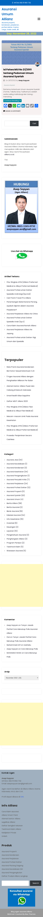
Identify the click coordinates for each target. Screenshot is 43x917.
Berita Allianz (12, 503)
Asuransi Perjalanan (15, 483)
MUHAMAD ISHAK (14, 653)
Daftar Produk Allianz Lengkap (15, 876)
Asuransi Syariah (9, 85)
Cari (34, 123)
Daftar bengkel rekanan (12, 825)
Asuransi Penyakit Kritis (16, 479)
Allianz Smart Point (10, 815)
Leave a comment (13, 111)
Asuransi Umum (13, 499)
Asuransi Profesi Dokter (17, 487)
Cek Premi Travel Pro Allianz (19, 298)
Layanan (10, 531)
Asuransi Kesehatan (15, 471)
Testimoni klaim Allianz (11, 829)
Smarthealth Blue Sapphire (18, 395)
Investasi (10, 523)
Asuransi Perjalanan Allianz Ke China (22, 313)
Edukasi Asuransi (14, 515)
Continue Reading (11, 100)
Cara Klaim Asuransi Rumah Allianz (21, 325)
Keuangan (11, 527)
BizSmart (11, 914)
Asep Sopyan (12, 625)
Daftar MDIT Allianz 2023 (17, 401)
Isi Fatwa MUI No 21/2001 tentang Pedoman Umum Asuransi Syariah (18, 73)
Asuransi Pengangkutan (17, 475)
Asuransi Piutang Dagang (12, 865)
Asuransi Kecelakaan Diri (12, 869)
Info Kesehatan (13, 519)
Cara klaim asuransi (10, 811)
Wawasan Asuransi (15, 550)
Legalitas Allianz (8, 822)
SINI (22, 797)
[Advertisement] (21, 585)
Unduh (4, 836)
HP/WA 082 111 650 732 (22, 3)
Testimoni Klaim (13, 546)
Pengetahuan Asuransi (16, 535)
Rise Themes (30, 914)
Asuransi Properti (14, 491)
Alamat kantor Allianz (11, 818)
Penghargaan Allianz (15, 539)
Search (36, 883)
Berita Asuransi (13, 507)
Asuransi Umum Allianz (9, 14)
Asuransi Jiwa (12, 460)
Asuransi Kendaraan (15, 467)
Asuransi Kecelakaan (16, 464)
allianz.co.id (9, 154)
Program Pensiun (14, 543)
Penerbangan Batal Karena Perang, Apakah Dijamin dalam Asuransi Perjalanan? (22, 306)
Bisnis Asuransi (13, 511)
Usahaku (27, 645)
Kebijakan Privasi (9, 832)
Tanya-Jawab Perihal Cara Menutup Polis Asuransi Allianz (22, 629)
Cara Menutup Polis (29, 649)
